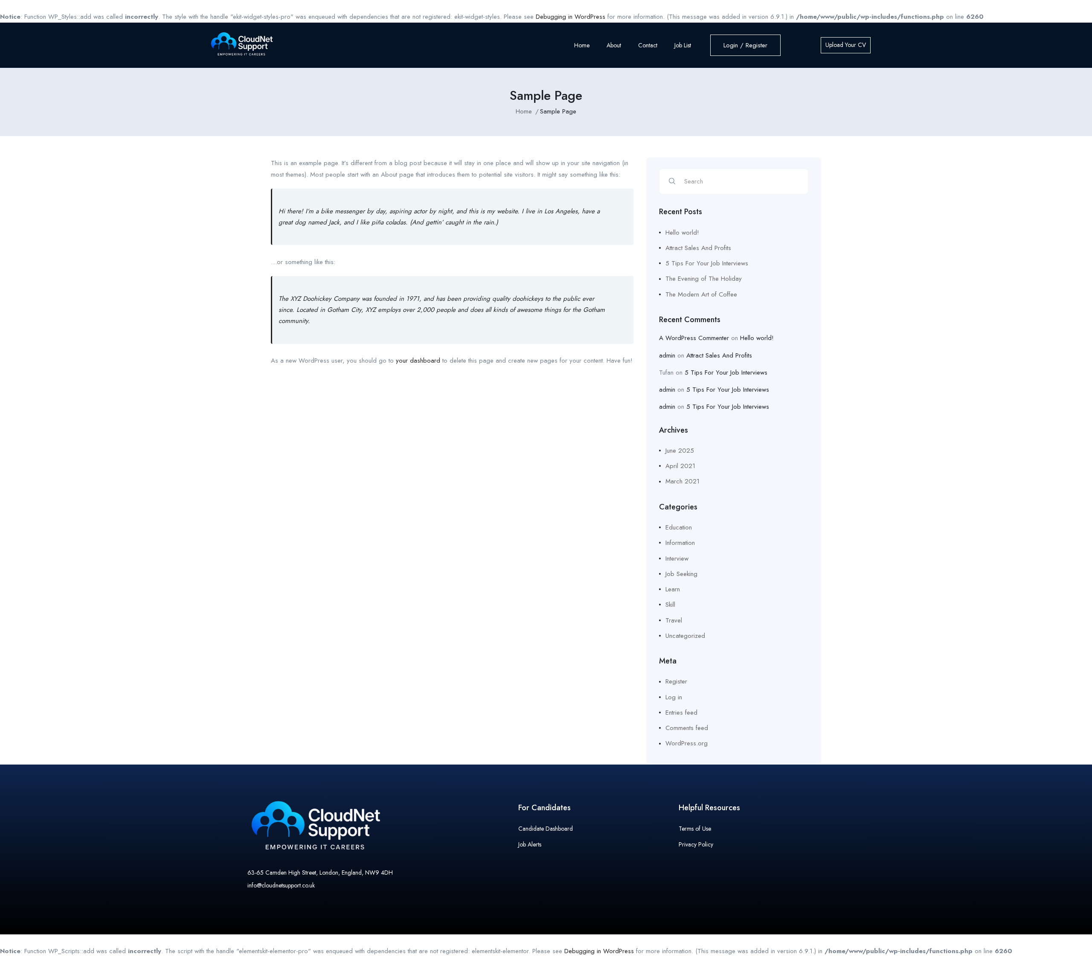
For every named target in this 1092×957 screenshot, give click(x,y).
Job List (682, 45)
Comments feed (686, 728)
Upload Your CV (845, 45)
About (614, 45)
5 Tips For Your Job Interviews (706, 263)
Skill (670, 604)
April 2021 (680, 466)
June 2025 (679, 450)
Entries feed (681, 712)
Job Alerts (529, 844)
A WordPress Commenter (694, 338)
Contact (647, 45)
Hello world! (682, 232)
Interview (676, 558)
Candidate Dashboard (545, 828)
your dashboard (418, 360)
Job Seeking (681, 574)
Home (582, 45)
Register (676, 681)
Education (678, 527)
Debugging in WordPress (570, 16)
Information (680, 542)
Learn (672, 589)
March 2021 (682, 481)
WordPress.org (686, 743)
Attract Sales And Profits (698, 248)
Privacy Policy (696, 844)
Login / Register (745, 45)
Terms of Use (695, 828)
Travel (673, 620)
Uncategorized (685, 635)
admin (667, 355)
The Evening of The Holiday (703, 278)
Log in (673, 697)
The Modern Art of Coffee (701, 294)
